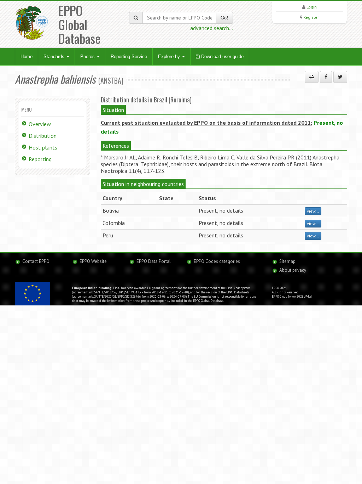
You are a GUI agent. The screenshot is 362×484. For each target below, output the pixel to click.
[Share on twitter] (340, 77)
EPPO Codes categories (217, 261)
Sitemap (287, 261)
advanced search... (211, 28)
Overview (40, 124)
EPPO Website (93, 261)
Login (311, 7)
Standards (54, 56)
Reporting (40, 159)
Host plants (43, 147)
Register (311, 17)
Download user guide (222, 56)
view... (313, 211)
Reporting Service (129, 56)
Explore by (169, 56)
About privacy (292, 270)
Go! (224, 17)
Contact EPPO (35, 261)
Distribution (43, 135)
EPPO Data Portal (153, 261)
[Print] (312, 77)
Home (27, 56)
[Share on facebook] (326, 77)
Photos (88, 56)
